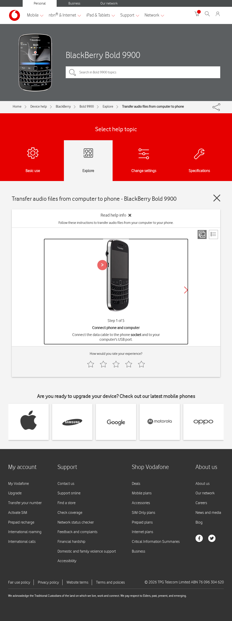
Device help (38, 106)
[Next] (186, 290)
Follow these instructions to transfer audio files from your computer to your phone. (116, 223)
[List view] (213, 234)
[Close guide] (216, 198)
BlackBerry (63, 106)
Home (17, 106)
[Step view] (202, 234)
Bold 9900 (87, 106)
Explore (108, 106)
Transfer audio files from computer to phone (153, 106)
